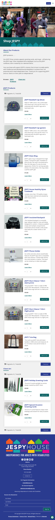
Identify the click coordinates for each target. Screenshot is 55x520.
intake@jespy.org (27, 483)
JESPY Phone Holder (32, 251)
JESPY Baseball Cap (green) (35, 128)
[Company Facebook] (25, 459)
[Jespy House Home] (6, 3)
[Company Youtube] (30, 459)
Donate (48, 3)
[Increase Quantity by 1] (30, 119)
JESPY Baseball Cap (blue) (35, 100)
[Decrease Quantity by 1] (25, 119)
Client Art (21, 79)
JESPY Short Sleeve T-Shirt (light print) (35, 310)
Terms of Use (23, 516)
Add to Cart (44, 118)
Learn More (28, 114)
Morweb (44, 516)
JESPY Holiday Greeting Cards (36, 380)
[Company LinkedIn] (32, 459)
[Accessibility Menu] (52, 517)
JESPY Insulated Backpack (35, 217)
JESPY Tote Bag (30, 337)
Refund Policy (31, 516)
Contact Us (27, 476)
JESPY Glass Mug (31, 156)
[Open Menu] (53, 3)
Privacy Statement (13, 516)
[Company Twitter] (22, 459)
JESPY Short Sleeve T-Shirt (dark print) (35, 282)
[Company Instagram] (27, 459)
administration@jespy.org (27, 488)
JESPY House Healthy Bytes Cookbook (35, 190)
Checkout (45, 93)
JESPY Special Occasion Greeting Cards (33, 406)
